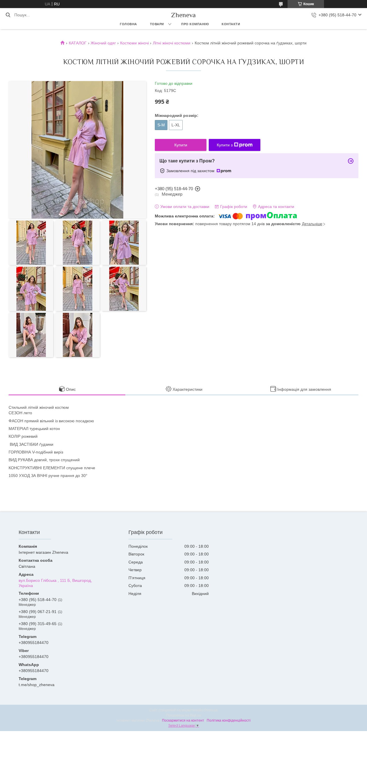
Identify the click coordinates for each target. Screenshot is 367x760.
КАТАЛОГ (78, 43)
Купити (180, 145)
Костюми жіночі (134, 43)
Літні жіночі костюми (171, 43)
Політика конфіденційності (229, 720)
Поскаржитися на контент (183, 720)
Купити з (225, 145)
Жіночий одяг (103, 43)
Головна (128, 24)
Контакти (231, 24)
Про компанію (195, 24)
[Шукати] (7, 15)
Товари (157, 24)
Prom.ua (211, 710)
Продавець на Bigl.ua (183, 715)
